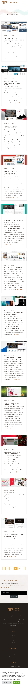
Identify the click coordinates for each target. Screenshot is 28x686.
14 (24, 568)
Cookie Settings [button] (7, 682)
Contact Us (14, 642)
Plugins (14, 637)
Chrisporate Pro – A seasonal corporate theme (13, 535)
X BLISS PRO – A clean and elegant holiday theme (12, 453)
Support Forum (14, 652)
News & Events (10, 490)
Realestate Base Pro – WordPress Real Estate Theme (14, 39)
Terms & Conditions (14, 666)
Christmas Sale (9, 493)
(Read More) (19, 58)
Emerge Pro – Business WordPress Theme (11, 127)
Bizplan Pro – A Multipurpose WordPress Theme (13, 221)
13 (20, 568)
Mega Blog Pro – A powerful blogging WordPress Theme (13, 268)
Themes (14, 635)
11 (12, 568)
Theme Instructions (14, 657)
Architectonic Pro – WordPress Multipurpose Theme (12, 83)
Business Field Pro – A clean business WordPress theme (13, 358)
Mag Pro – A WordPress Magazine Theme (11, 172)
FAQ (14, 654)
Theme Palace (13, 2)
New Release (9, 36)
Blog (14, 640)
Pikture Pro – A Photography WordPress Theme (13, 313)
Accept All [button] (16, 682)
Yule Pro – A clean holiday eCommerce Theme (12, 403)
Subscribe (14, 596)
